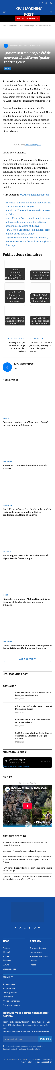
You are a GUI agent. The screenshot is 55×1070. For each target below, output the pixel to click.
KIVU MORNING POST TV (27, 18)
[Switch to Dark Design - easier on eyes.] (50, 3)
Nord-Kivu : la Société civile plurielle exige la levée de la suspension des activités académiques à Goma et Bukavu (28, 222)
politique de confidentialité (30, 1049)
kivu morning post (33, 145)
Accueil (5, 26)
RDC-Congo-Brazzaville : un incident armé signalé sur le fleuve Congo (25, 557)
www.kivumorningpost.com (34, 194)
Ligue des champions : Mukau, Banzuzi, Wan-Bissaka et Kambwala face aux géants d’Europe (28, 241)
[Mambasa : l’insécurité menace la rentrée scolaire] (27, 444)
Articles (13, 26)
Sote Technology (44, 1059)
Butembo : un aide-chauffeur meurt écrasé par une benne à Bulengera (25, 423)
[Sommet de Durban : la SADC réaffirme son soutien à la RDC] (8, 722)
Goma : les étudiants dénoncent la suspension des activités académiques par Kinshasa (27, 647)
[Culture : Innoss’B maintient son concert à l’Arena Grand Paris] (8, 709)
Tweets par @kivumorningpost (16, 766)
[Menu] (4, 12)
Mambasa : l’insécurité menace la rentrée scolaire (24, 851)
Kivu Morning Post (19, 46)
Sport (7, 68)
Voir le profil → (45, 761)
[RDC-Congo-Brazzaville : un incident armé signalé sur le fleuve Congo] (27, 534)
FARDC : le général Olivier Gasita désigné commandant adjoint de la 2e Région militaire (33, 736)
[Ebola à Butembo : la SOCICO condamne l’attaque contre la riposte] (8, 695)
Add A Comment (27, 659)
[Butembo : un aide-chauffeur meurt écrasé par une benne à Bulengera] (27, 401)
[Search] (51, 12)
